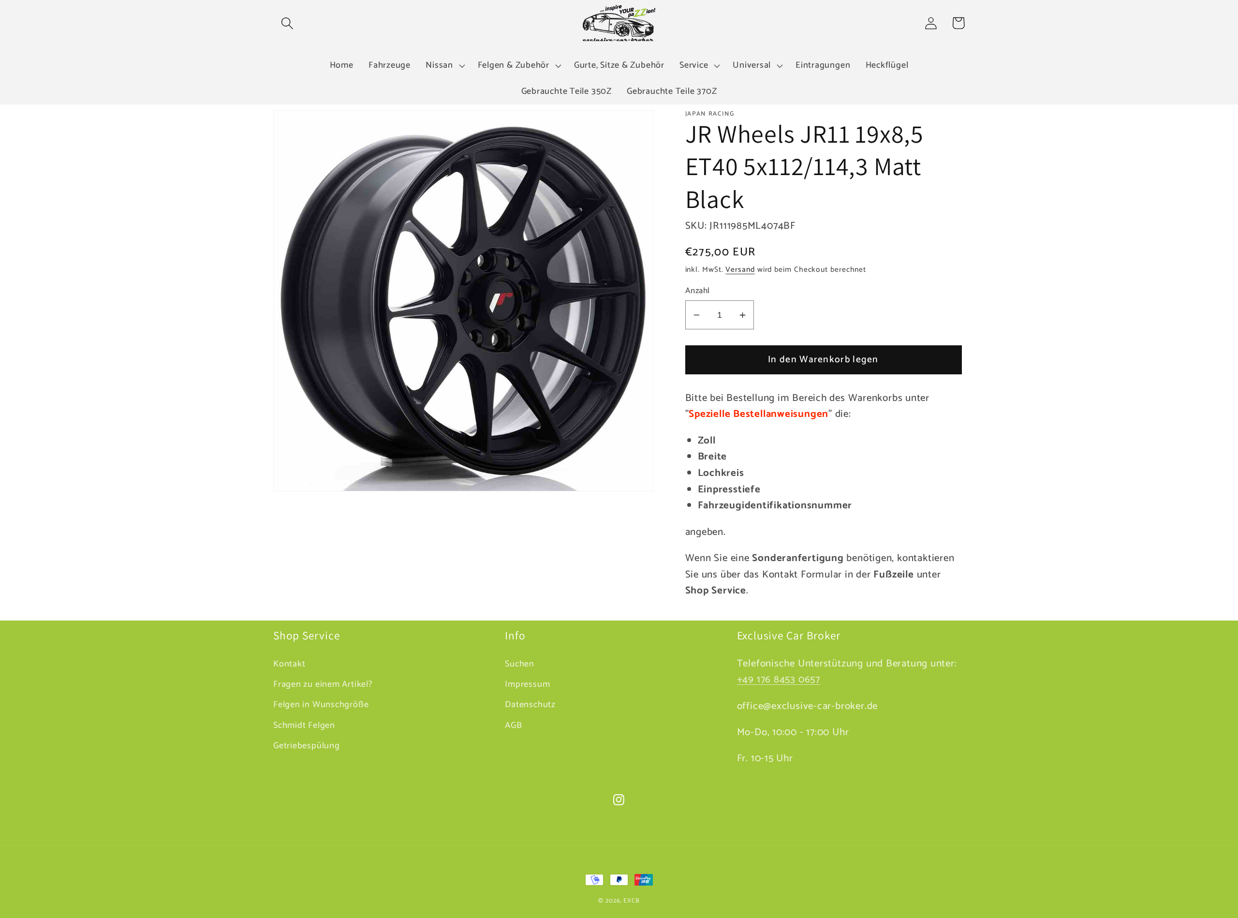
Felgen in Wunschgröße (320, 704)
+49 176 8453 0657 (778, 679)
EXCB (631, 901)
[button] (287, 23)
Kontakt (289, 664)
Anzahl (697, 290)
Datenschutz (530, 704)
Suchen (519, 664)
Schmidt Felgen (304, 725)
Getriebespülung (306, 746)
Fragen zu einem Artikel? (323, 684)
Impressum (527, 684)
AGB (513, 725)
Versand (739, 270)
